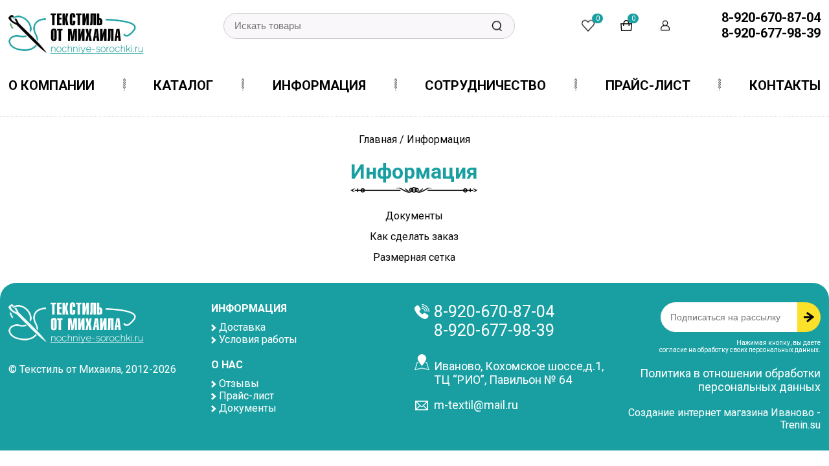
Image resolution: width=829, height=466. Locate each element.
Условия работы (258, 339)
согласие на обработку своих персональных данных (739, 349)
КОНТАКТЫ (785, 85)
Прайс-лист (246, 396)
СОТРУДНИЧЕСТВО (485, 85)
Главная (378, 139)
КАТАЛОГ (183, 85)
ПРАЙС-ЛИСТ (648, 85)
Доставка (242, 327)
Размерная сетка (414, 257)
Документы (414, 216)
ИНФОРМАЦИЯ (319, 85)
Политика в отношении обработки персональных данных (730, 380)
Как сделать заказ (414, 236)
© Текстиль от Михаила (64, 369)
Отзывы (239, 383)
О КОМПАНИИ (51, 85)
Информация (438, 139)
